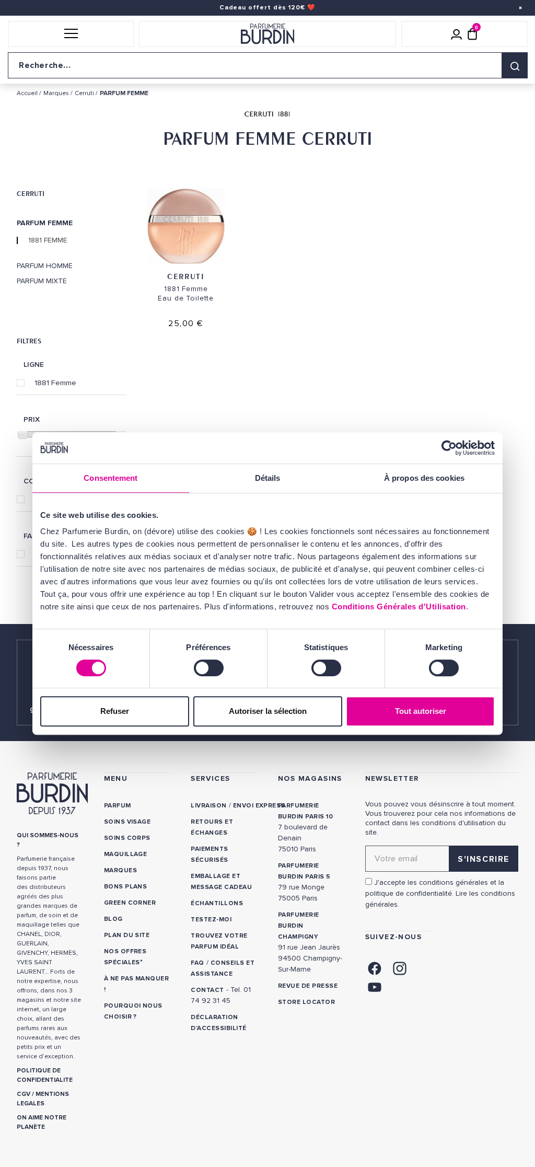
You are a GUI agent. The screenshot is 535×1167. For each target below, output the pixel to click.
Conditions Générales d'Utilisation (399, 606)
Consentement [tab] (110, 477)
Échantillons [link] (217, 903)
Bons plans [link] (125, 887)
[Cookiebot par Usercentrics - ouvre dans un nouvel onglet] (449, 448)
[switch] (209, 668)
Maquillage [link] (125, 854)
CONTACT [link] (207, 990)
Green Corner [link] (130, 903)
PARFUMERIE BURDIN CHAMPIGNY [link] (298, 926)
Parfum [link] (117, 806)
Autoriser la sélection (268, 711)
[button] (70, 34)
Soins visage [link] (127, 822)
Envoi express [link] (259, 806)
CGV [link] (23, 1094)
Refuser (114, 711)
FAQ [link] (197, 963)
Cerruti (30, 193)
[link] (374, 968)
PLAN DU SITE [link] (127, 935)
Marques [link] (120, 870)
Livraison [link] (208, 806)
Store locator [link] (306, 1002)
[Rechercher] (515, 65)
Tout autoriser (420, 711)
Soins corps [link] (127, 838)
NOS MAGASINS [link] (310, 778)
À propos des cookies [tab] (424, 477)
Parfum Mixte (42, 281)
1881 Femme (47, 240)
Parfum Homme (45, 266)
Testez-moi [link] (211, 919)
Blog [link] (113, 919)
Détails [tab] (268, 477)
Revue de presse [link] (308, 986)
